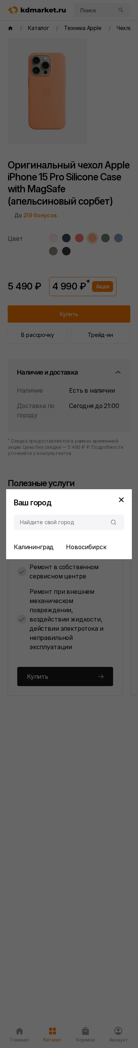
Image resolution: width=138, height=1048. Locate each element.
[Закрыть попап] (121, 500)
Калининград (34, 547)
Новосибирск (86, 547)
